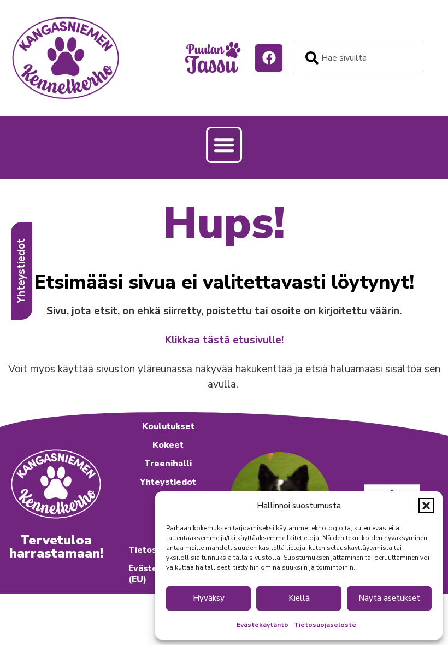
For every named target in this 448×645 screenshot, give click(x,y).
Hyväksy (209, 598)
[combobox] (358, 58)
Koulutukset (168, 426)
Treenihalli (168, 464)
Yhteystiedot (168, 482)
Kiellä (299, 598)
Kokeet (168, 445)
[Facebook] (268, 58)
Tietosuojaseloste (325, 624)
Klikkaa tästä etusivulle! (224, 340)
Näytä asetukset (389, 598)
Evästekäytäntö (262, 624)
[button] (426, 505)
